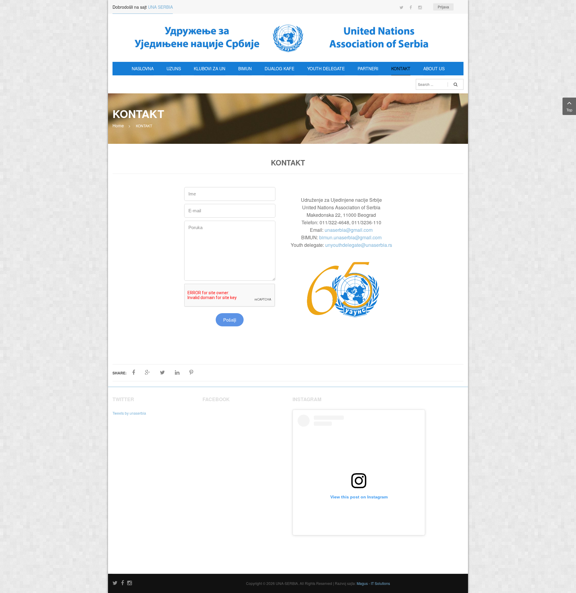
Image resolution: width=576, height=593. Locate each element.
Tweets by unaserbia (129, 413)
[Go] (456, 84)
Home (118, 126)
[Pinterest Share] (191, 372)
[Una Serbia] (288, 38)
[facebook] (122, 583)
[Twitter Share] (162, 372)
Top (569, 109)
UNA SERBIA (160, 7)
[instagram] (129, 583)
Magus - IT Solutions (373, 583)
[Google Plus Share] (147, 372)
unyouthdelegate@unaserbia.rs (358, 244)
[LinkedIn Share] (177, 372)
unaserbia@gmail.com (349, 229)
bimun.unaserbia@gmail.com (350, 237)
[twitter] (115, 583)
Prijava (443, 6)
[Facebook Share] (134, 372)
